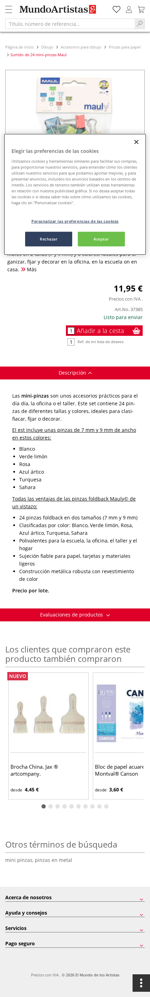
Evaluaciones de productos (72, 614)
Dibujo (47, 47)
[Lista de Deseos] (116, 8)
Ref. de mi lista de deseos (100, 341)
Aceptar (101, 239)
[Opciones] (141, 983)
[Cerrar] (136, 142)
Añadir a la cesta (100, 330)
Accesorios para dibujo (81, 47)
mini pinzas (20, 860)
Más (31, 269)
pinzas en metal (53, 860)
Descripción (72, 372)
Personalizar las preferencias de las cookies (75, 221)
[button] (44, 806)
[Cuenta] (129, 8)
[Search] (140, 24)
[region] (75, 194)
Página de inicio (20, 47)
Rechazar (49, 239)
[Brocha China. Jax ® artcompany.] (48, 713)
